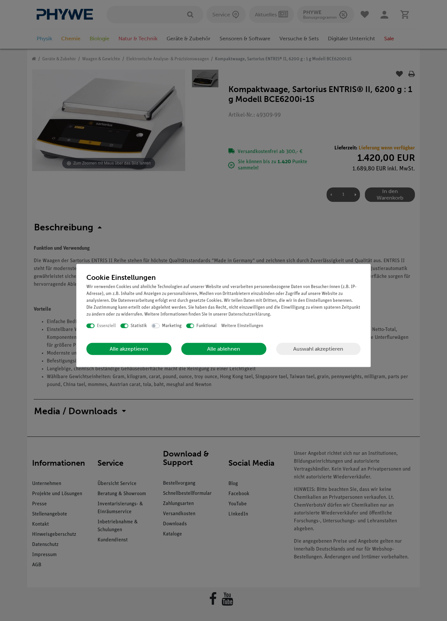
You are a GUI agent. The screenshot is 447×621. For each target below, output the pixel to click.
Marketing (172, 325)
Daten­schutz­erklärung (249, 314)
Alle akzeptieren (129, 349)
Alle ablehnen (223, 349)
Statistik (139, 325)
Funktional (206, 325)
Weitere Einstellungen (242, 325)
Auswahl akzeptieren (318, 349)
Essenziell (106, 325)
